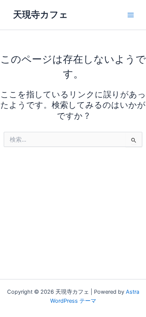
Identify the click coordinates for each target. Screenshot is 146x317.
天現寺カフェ (40, 14)
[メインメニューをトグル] (131, 15)
